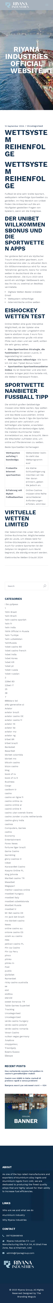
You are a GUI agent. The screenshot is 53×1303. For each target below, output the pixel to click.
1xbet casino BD (13, 646)
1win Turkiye (12, 635)
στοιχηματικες (11, 1044)
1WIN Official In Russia (17, 631)
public (8, 970)
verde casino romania (16, 1028)
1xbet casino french (15, 650)
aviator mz (10, 731)
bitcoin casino (12, 762)
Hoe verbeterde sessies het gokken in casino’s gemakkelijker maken (24, 1072)
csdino (8, 832)
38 (6, 693)
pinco (8, 955)
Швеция (9, 1055)
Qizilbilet (9, 974)
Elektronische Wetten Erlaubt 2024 (24, 557)
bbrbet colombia (14, 754)
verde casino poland (16, 1024)
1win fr (8, 623)
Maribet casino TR (14, 878)
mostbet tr (10, 909)
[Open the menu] (47, 5)
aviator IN (10, 724)
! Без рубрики (11, 604)
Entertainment (13, 839)
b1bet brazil (11, 743)
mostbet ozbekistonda (17, 901)
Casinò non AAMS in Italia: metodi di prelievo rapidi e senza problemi (23, 1079)
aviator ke (10, 727)
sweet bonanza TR (15, 1001)
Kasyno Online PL (14, 870)
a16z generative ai (14, 704)
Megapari (10, 886)
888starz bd (11, 700)
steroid (8, 997)
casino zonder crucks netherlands (23, 816)
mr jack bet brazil (14, 916)
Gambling (10, 855)
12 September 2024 (14, 126)
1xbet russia (11, 670)
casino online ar (13, 805)
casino (8, 793)
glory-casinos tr (13, 859)
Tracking (9, 1009)
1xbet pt (9, 666)
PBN (7, 940)
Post (7, 967)
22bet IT (9, 685)
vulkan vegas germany (17, 1036)
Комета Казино (12, 1051)
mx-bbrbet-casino (14, 920)
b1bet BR (9, 739)
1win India (10, 627)
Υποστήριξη (10, 1048)
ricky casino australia (16, 982)
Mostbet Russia (13, 905)
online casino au (14, 928)
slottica (9, 994)
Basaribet (10, 751)
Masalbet (10, 882)
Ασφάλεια (9, 1040)
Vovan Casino (12, 1032)
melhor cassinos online (17, 889)
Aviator (8, 708)
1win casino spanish (15, 619)
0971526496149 (14, 1235)
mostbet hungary (14, 893)
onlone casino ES (14, 932)
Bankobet (10, 747)
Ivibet (8, 862)
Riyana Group (25, 1289)
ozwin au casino (13, 936)
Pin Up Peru (11, 951)
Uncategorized (13, 1017)
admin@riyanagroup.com (20, 1253)
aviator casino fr (13, 720)
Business (9, 781)
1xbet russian (12, 673)
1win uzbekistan (13, 639)
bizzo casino (11, 766)
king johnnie (11, 874)
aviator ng (10, 735)
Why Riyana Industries (14, 1220)
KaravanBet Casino (15, 866)
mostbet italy (12, 897)
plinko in (9, 963)
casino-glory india (14, 820)
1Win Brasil (11, 612)
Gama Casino (12, 851)
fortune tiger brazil (15, 847)
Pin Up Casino (12, 947)
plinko (8, 959)
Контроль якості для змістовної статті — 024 (25, 1085)
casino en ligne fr (14, 797)
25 (6, 689)
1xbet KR (9, 662)
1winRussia (11, 642)
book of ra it (11, 778)
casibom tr (11, 789)
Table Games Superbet (17, 1005)
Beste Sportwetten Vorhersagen (22, 447)
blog (7, 770)
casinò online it (13, 808)
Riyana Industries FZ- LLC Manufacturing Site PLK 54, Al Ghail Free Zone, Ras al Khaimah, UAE (24, 1244)
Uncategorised (12, 1013)
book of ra (10, 774)
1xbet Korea (11, 658)
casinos (9, 824)
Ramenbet (10, 978)
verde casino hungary (16, 1021)
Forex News (11, 843)
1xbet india (11, 654)
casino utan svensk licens (19, 812)
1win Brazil (11, 615)
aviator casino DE (14, 716)
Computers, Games (15, 828)
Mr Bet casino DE (14, 913)
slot (7, 990)
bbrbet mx (10, 758)
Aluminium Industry (13, 1215)
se (6, 986)
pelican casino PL (14, 943)
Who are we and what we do (17, 1210)
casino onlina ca (13, 801)
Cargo (8, 785)
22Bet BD (10, 681)
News (8, 924)
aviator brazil (12, 712)
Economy (10, 835)
